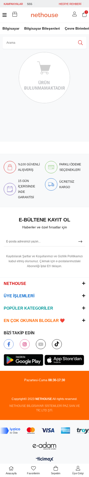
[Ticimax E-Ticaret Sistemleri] (44, 459)
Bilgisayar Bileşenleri (42, 28)
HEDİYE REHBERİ (70, 3)
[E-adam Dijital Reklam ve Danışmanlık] (44, 445)
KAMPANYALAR (13, 3)
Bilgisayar (10, 28)
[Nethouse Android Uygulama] (23, 360)
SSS (29, 3)
